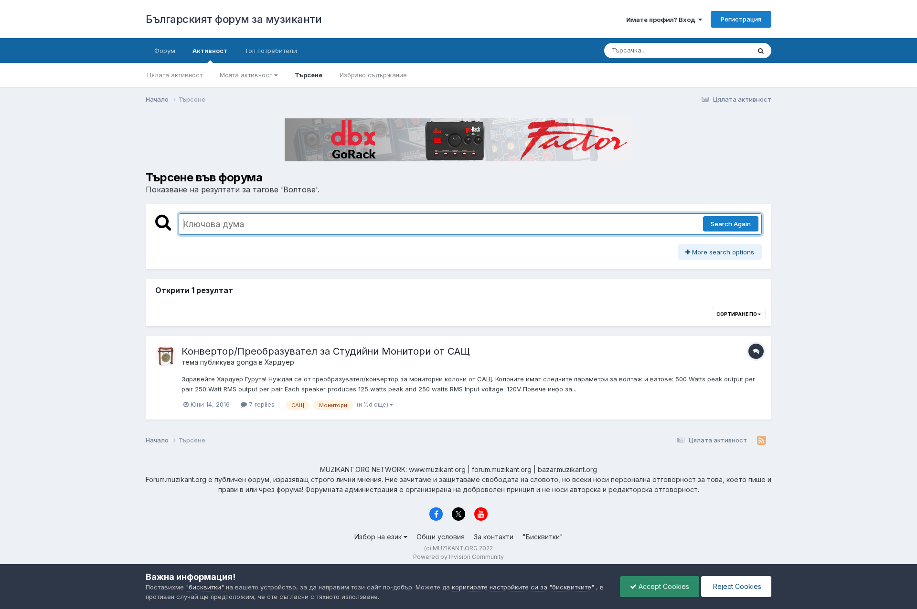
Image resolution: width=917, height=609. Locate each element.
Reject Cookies (736, 586)
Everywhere (720, 50)
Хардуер (279, 362)
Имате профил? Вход (662, 19)
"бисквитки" (206, 587)
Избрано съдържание (373, 75)
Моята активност (247, 75)
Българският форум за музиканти (233, 19)
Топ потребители (271, 50)
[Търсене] (760, 50)
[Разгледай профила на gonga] (165, 356)
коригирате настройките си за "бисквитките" (524, 587)
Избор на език (379, 537)
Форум (164, 50)
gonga (246, 362)
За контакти (493, 537)
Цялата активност (175, 75)
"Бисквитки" (542, 537)
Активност (209, 50)
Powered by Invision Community (458, 556)
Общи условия (440, 537)
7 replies (261, 404)
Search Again (731, 224)
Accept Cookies (663, 586)
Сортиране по (737, 314)
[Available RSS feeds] (761, 440)
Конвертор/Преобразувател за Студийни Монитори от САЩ (325, 351)
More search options (722, 252)
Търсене (308, 75)
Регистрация (741, 19)
